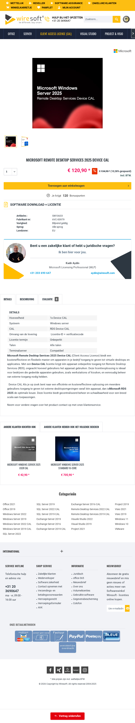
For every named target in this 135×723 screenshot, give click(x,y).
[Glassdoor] (67, 670)
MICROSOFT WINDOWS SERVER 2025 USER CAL (23, 466)
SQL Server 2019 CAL (48, 514)
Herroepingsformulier (49, 603)
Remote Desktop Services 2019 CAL (90, 514)
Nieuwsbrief (79, 582)
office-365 (78, 578)
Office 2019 (9, 509)
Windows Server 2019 (14, 519)
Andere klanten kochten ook (20, 427)
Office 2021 (9, 504)
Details (8, 299)
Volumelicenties (81, 590)
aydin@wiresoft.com (103, 273)
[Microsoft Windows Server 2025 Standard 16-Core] (67, 448)
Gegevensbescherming (85, 599)
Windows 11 (121, 519)
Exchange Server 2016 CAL (86, 504)
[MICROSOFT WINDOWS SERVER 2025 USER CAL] (24, 448)
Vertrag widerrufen (70, 716)
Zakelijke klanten (47, 573)
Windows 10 (121, 524)
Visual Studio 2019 (81, 524)
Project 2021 (78, 528)
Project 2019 (122, 504)
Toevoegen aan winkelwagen (66, 185)
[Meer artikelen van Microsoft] (122, 51)
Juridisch (78, 573)
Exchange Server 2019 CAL (51, 528)
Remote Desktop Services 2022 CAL (90, 509)
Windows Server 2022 (14, 514)
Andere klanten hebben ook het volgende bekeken (71, 427)
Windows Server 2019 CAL (17, 528)
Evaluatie (49, 299)
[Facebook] (50, 670)
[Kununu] (76, 670)
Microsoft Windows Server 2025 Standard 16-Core (67, 466)
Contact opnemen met (50, 586)
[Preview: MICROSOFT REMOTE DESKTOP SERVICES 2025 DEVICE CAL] (11, 141)
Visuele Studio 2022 (82, 519)
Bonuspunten (77, 195)
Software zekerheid (48, 582)
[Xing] (58, 670)
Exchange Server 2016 (49, 524)
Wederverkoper (46, 578)
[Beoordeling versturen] (67, 164)
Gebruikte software (83, 594)
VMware (119, 528)
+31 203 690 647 (40, 273)
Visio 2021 (120, 509)
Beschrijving (27, 299)
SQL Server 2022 (12, 533)
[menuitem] (19, 7)
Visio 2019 (120, 514)
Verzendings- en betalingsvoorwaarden (50, 592)
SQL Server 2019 (46, 504)
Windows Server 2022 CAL (17, 524)
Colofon (77, 603)
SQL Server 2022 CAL (48, 509)
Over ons (78, 586)
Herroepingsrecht (47, 599)
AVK (40, 607)
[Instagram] (84, 670)
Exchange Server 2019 (49, 519)
